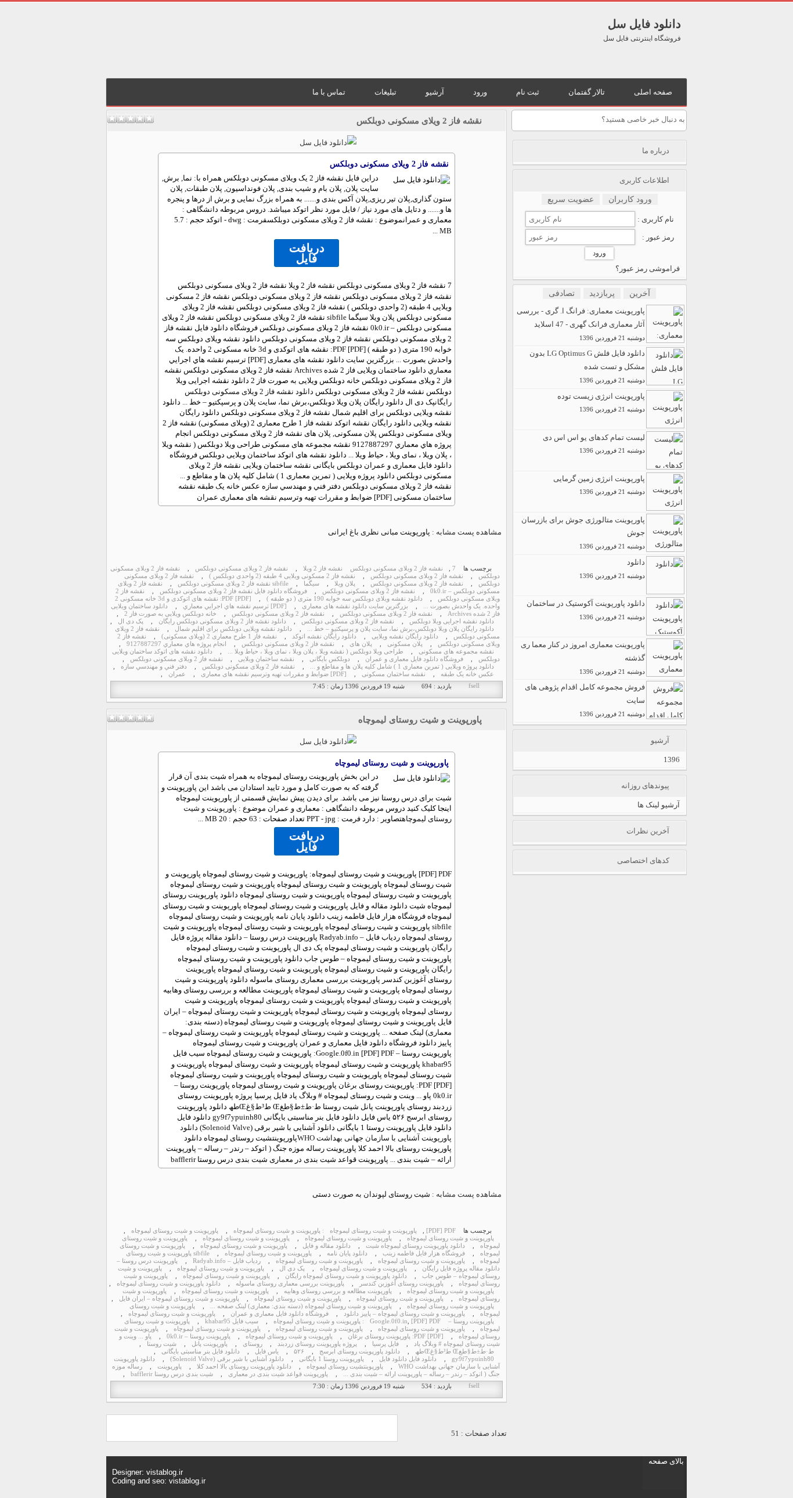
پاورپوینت (169, 1366)
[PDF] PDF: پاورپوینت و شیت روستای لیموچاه (357, 1321)
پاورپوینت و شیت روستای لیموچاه (420, 719)
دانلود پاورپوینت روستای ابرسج (359, 1351)
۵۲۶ (299, 1351)
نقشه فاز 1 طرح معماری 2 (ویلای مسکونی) (219, 636)
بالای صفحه (666, 1461)
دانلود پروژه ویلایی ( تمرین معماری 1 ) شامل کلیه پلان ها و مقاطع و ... (402, 666)
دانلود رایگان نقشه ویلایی (405, 636)
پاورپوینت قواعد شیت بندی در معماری (278, 1374)
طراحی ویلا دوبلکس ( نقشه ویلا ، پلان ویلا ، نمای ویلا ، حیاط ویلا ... (315, 651)
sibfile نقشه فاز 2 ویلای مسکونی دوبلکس (233, 583)
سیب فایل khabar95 (231, 1321)
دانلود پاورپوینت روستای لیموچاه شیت (415, 1246)
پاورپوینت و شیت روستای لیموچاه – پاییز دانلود (404, 1314)
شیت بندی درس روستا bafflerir (172, 1374)
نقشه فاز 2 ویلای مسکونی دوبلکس (419, 120)
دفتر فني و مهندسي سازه (154, 666)
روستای (252, 1344)
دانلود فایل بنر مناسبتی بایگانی (200, 1351)
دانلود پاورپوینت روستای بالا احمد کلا (244, 1366)
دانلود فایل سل (644, 23)
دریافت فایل (307, 253)
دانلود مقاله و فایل (326, 1246)
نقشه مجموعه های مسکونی (456, 651)
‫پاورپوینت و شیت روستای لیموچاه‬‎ (373, 1231)
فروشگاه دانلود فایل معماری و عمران (414, 659)
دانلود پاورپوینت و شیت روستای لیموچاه (169, 1283)
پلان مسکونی (405, 644)
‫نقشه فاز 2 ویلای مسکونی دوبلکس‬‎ (396, 568)
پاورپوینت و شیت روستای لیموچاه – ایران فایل (179, 1298)
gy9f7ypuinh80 (473, 1359)
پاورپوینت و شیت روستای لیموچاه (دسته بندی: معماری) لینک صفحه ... (301, 1306)
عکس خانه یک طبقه (467, 674)
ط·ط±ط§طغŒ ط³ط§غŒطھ (454, 1351)
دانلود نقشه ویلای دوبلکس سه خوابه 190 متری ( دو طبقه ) (344, 598)
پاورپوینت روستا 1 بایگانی (331, 1359)
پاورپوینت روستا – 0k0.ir (198, 1336)
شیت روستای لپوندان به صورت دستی (371, 1194)
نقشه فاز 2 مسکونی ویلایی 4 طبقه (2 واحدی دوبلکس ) (282, 576)
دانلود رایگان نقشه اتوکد (324, 636)
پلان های (360, 644)
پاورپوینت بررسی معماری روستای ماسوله (290, 1283)
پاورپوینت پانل (210, 1344)
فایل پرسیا (385, 1344)
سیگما (311, 583)
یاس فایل (267, 1351)
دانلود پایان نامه (347, 1253)
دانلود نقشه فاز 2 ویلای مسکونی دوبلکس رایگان (222, 621)
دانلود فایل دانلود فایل (408, 1359)
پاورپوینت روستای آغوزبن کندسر (401, 1283)
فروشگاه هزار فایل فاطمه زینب (424, 1253)
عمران (177, 674)
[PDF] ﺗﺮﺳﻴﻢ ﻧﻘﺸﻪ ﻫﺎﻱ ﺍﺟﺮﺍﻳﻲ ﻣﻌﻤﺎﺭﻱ (235, 606)
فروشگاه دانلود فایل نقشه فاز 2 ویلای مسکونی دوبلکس (233, 591)
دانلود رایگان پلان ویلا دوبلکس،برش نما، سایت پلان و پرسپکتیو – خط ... (400, 629)
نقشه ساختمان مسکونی (394, 674)
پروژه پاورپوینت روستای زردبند (317, 1344)
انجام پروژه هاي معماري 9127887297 (176, 644)
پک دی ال (130, 621)
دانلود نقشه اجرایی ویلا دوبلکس (451, 621)
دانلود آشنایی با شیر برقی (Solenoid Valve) (227, 1359)
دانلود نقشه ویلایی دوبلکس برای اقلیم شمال (233, 629)
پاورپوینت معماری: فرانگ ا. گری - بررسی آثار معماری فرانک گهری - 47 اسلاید (581, 323)
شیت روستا (161, 1344)
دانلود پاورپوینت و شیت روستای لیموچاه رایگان (346, 1276)
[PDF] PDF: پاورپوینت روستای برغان (396, 1336)
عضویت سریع (570, 199)
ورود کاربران (630, 199)
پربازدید (602, 293)
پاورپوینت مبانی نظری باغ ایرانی (379, 532)
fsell (474, 686)
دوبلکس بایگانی (329, 659)
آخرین (639, 293)
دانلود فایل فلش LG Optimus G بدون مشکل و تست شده (587, 366)
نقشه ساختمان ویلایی (266, 659)
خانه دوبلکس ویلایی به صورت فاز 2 (170, 614)
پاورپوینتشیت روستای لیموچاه (345, 1366)
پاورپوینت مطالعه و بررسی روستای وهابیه (338, 1291)
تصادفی (562, 293)
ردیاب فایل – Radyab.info (227, 1261)
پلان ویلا (344, 583)
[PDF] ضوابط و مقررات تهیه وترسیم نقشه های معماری (274, 674)
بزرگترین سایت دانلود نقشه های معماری (355, 606)
